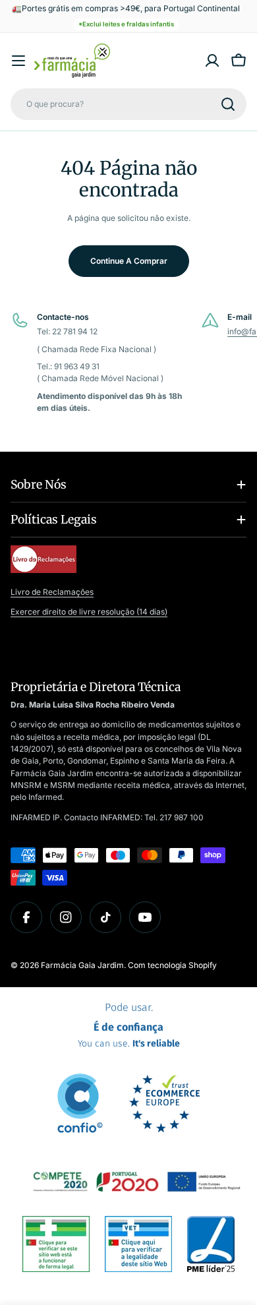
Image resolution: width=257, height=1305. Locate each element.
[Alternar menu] (18, 61)
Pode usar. (129, 1025)
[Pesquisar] (228, 104)
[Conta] (212, 61)
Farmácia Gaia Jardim (82, 965)
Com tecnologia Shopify (172, 965)
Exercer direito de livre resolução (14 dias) (89, 612)
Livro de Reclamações (52, 592)
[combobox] (128, 104)
